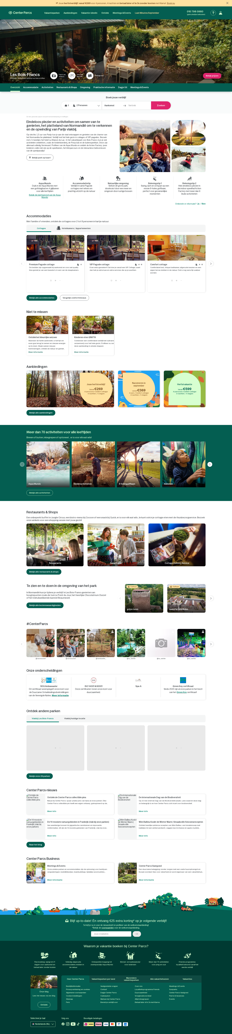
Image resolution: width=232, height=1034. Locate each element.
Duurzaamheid (141, 993)
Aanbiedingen (70, 13)
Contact (103, 989)
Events (172, 999)
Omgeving (85, 87)
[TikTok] (78, 1024)
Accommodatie (30, 87)
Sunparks (173, 989)
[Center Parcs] (20, 12)
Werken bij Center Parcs (110, 999)
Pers (68, 1002)
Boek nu (171, 3)
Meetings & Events (122, 13)
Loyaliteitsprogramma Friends (147, 989)
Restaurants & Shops (67, 87)
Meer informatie (60, 695)
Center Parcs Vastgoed (178, 993)
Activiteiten (47, 87)
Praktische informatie (104, 87)
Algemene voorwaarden (76, 993)
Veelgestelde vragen (109, 986)
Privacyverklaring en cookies (78, 989)
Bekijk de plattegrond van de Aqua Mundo (45, 196)
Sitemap (69, 999)
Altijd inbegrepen (142, 999)
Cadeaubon (105, 996)
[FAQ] (213, 13)
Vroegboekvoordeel (143, 996)
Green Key (182, 692)
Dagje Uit (122, 87)
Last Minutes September (147, 13)
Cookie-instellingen (74, 996)
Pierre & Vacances (176, 996)
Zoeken (161, 105)
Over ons (138, 986)
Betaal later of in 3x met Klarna (147, 1002)
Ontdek (105, 13)
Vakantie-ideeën (89, 13)
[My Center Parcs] (220, 13)
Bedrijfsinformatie (73, 986)
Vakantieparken (52, 13)
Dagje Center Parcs (108, 993)
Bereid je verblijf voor (109, 1002)
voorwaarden (108, 928)
